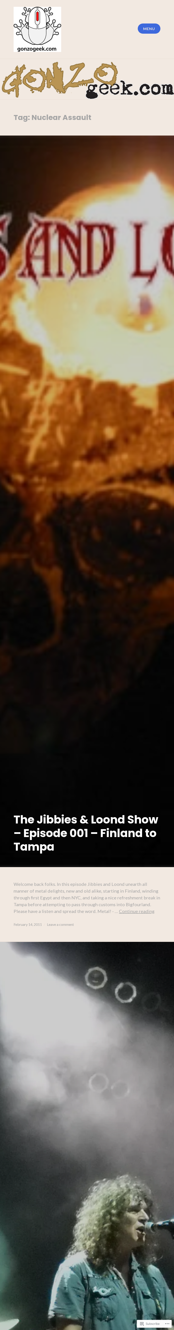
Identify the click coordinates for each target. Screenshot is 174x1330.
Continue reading (137, 911)
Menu (149, 28)
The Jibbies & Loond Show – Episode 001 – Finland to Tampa (86, 833)
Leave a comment (60, 924)
